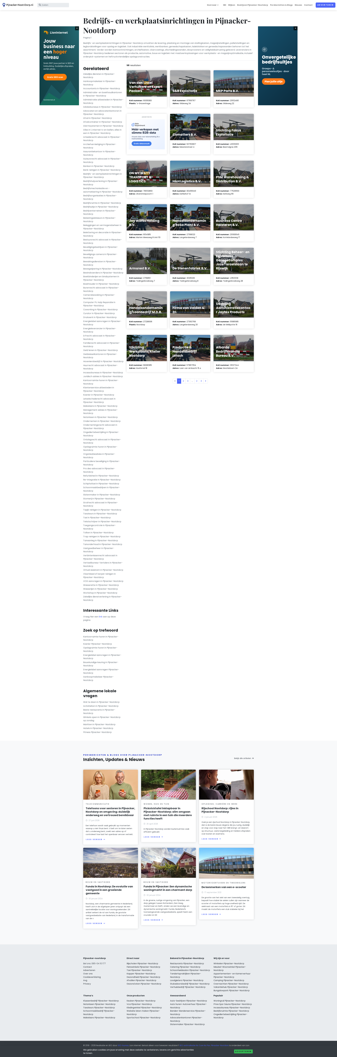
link (100, 616)
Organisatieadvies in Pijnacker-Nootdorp (99, 456)
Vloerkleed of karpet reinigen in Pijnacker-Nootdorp (99, 575)
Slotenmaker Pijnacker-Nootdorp (187, 1024)
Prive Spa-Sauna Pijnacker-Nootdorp (233, 1004)
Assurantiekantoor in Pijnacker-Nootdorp (99, 153)
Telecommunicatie (98, 804)
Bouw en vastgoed (98, 882)
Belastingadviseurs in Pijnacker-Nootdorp (99, 219)
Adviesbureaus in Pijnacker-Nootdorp (102, 106)
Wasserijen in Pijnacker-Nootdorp (100, 588)
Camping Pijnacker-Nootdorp (229, 980)
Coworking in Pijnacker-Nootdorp (100, 309)
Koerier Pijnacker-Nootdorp (97, 643)
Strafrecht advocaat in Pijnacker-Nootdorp (100, 504)
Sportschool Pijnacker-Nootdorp (143, 1017)
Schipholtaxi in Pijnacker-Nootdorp (101, 483)
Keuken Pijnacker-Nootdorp (141, 1000)
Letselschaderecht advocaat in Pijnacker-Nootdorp (99, 400)
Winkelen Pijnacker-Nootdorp (229, 963)
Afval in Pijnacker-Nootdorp (97, 118)
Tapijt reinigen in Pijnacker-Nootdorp (102, 509)
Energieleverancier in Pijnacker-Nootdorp (99, 330)
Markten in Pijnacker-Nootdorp (99, 724)
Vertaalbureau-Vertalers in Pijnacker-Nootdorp (103, 564)
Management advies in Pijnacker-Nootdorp (100, 411)
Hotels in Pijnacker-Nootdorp (98, 728)
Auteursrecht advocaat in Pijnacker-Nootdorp (102, 160)
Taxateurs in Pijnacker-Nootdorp (100, 513)
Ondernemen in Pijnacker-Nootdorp (102, 421)
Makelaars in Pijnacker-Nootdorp (100, 406)
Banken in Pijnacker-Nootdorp (98, 166)
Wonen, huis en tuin (156, 804)
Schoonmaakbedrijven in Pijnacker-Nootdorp (101, 489)
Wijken (231, 5)
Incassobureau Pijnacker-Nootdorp (232, 1007)
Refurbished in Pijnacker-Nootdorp (101, 475)
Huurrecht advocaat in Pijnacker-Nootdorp (100, 367)
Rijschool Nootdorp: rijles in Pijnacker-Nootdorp (220, 810)
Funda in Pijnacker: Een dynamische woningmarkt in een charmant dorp (168, 888)
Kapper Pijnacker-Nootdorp (141, 973)
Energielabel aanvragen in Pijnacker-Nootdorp (102, 323)
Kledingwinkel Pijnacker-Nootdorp (144, 1007)
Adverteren (325, 5)
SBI (224, 5)
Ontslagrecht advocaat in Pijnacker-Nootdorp (102, 441)
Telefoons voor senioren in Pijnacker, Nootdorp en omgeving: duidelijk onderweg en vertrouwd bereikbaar (110, 811)
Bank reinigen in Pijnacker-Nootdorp (102, 169)
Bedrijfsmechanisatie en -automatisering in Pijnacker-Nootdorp (102, 190)
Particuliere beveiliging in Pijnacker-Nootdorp (101, 463)
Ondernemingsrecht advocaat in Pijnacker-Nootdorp (100, 426)
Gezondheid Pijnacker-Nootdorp (143, 977)
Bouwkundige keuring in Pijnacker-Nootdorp (100, 664)
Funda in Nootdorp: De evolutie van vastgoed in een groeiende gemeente (109, 890)
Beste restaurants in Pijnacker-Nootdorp (99, 711)
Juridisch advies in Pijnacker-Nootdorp (103, 376)
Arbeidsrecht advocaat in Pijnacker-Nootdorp (102, 139)
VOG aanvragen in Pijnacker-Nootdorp (103, 581)
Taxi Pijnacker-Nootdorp (139, 970)
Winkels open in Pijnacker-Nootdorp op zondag (101, 719)
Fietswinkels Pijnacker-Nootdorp (143, 966)
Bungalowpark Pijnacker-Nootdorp (232, 990)
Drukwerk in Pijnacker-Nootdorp (100, 317)
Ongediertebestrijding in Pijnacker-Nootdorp (101, 434)
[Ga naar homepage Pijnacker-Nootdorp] (17, 5)
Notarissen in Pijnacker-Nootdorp (100, 417)
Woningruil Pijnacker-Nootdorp (230, 1000)
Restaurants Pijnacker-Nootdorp (187, 963)
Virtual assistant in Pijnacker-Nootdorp (103, 569)
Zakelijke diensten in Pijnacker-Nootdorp (99, 76)
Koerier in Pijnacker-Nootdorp (98, 394)
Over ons (88, 973)
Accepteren (243, 1051)
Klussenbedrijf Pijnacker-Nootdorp (101, 1000)
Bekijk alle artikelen (242, 758)
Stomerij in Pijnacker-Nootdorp (99, 498)
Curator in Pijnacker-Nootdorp (99, 313)
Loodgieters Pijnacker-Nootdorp (186, 980)
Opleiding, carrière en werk (220, 804)
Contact (308, 5)
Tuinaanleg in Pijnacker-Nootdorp (100, 540)
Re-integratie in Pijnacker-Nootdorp (102, 479)
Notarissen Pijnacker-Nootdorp (99, 1004)
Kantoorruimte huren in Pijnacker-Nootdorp (100, 382)
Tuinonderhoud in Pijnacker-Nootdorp (102, 544)
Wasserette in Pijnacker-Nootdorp (101, 585)
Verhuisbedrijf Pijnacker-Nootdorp (187, 987)
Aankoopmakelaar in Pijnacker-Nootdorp (99, 83)
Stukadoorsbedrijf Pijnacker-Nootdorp (190, 983)
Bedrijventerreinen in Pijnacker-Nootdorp (99, 212)
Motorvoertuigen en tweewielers (224, 882)
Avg (85, 980)
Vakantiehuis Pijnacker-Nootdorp (231, 987)
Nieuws (298, 5)
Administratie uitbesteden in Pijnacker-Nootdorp (103, 101)
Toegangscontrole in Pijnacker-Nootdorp (99, 527)
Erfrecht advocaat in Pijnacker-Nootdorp (99, 337)
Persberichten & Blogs (281, 5)
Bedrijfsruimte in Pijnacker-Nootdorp (102, 202)
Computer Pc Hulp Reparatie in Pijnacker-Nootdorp (99, 304)
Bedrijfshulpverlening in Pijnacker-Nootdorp (100, 183)
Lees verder (94, 839)
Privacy (87, 983)
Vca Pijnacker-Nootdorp (139, 1004)
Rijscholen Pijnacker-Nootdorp (142, 963)
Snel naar (212, 5)
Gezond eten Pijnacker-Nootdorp (144, 983)
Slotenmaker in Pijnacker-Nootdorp (101, 494)
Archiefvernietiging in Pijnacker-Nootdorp (99, 146)
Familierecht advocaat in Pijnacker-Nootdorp (101, 344)
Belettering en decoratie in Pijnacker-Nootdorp (102, 234)
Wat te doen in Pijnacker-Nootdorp (101, 702)
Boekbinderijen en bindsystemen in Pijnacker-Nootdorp (101, 278)
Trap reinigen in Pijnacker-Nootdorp (101, 536)
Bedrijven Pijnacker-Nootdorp (252, 5)
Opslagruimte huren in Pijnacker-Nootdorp (100, 448)
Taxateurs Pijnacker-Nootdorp (99, 1007)
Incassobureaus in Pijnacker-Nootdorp (103, 372)
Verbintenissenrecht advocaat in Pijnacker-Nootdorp (100, 557)
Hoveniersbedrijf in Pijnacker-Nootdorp (103, 361)
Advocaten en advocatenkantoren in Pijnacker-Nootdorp (102, 112)
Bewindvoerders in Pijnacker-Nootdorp (103, 272)
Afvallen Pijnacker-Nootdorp (141, 980)
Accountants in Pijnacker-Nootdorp (101, 88)
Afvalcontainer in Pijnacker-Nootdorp (102, 121)
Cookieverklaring (92, 977)
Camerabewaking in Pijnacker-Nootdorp (99, 296)
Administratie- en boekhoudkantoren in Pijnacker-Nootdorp (102, 94)
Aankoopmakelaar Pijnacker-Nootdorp (98, 678)
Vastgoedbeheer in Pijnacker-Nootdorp (98, 550)
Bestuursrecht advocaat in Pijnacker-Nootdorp (102, 241)
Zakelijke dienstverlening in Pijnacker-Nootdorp (102, 598)
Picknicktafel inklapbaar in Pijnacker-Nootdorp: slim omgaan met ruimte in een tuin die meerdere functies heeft (168, 813)
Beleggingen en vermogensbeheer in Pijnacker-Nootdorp (102, 227)
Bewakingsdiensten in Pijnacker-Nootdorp (100, 263)
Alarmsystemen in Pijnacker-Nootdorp (103, 125)
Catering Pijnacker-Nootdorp (185, 966)
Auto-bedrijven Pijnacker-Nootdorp (188, 1000)
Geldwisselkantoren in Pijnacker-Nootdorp (100, 356)
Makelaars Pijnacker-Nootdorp (99, 1017)
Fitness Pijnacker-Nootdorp (97, 732)
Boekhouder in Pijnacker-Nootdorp (101, 283)
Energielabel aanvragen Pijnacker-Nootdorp (101, 671)
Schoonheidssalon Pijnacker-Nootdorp (190, 970)
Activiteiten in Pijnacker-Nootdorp (100, 706)
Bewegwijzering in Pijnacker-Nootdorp (102, 268)
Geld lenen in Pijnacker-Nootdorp (100, 350)
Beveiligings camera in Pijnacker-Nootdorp (100, 256)
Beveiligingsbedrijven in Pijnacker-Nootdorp (100, 249)
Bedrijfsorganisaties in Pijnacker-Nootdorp (100, 197)
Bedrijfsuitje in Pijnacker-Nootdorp (100, 206)
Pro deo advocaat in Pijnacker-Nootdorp (99, 470)
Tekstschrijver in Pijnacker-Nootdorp (102, 521)
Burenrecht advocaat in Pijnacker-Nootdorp (101, 289)
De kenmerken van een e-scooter (224, 887)
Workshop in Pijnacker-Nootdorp (100, 592)
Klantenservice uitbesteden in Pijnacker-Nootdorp (98, 389)
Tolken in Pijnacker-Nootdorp (98, 532)
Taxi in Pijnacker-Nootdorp (97, 517)
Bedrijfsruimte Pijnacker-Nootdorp (231, 1010)
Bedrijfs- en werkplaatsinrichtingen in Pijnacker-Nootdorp (102, 175)
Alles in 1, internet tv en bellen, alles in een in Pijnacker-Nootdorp (102, 131)
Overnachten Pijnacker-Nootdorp (231, 983)
